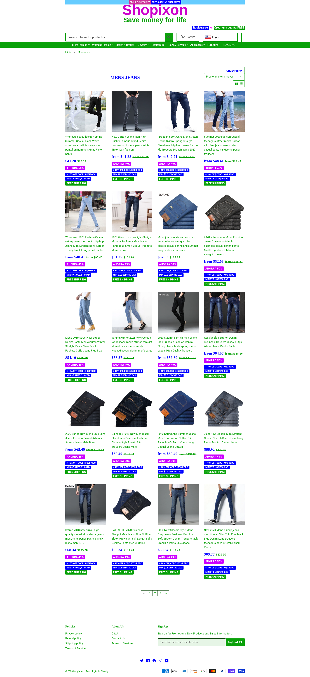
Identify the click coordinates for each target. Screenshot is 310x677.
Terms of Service (75, 648)
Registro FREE (235, 642)
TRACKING (228, 44)
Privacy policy (73, 633)
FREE (240, 27)
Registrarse (200, 27)
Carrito (190, 36)
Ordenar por (234, 70)
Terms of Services (122, 643)
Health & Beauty (125, 44)
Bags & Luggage (177, 44)
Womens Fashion (102, 44)
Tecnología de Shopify (97, 671)
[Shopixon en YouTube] (166, 661)
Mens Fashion (80, 44)
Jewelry (142, 44)
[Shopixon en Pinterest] (154, 661)
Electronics (158, 44)
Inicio (68, 52)
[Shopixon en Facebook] (148, 661)
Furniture (212, 44)
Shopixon (78, 671)
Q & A (115, 633)
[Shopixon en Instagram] (160, 661)
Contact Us (118, 638)
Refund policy (73, 638)
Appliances (196, 44)
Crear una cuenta (225, 27)
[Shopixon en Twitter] (142, 661)
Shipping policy (74, 643)
